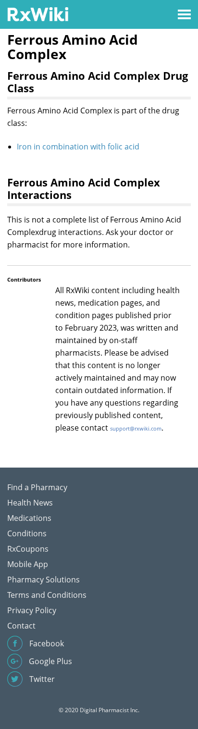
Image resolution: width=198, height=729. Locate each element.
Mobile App (27, 564)
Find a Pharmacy (37, 487)
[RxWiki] (37, 14)
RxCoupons (28, 549)
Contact (21, 625)
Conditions (27, 533)
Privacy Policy (31, 610)
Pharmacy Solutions (43, 579)
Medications (29, 518)
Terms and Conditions (47, 595)
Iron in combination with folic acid (78, 146)
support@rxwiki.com (135, 428)
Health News (30, 502)
